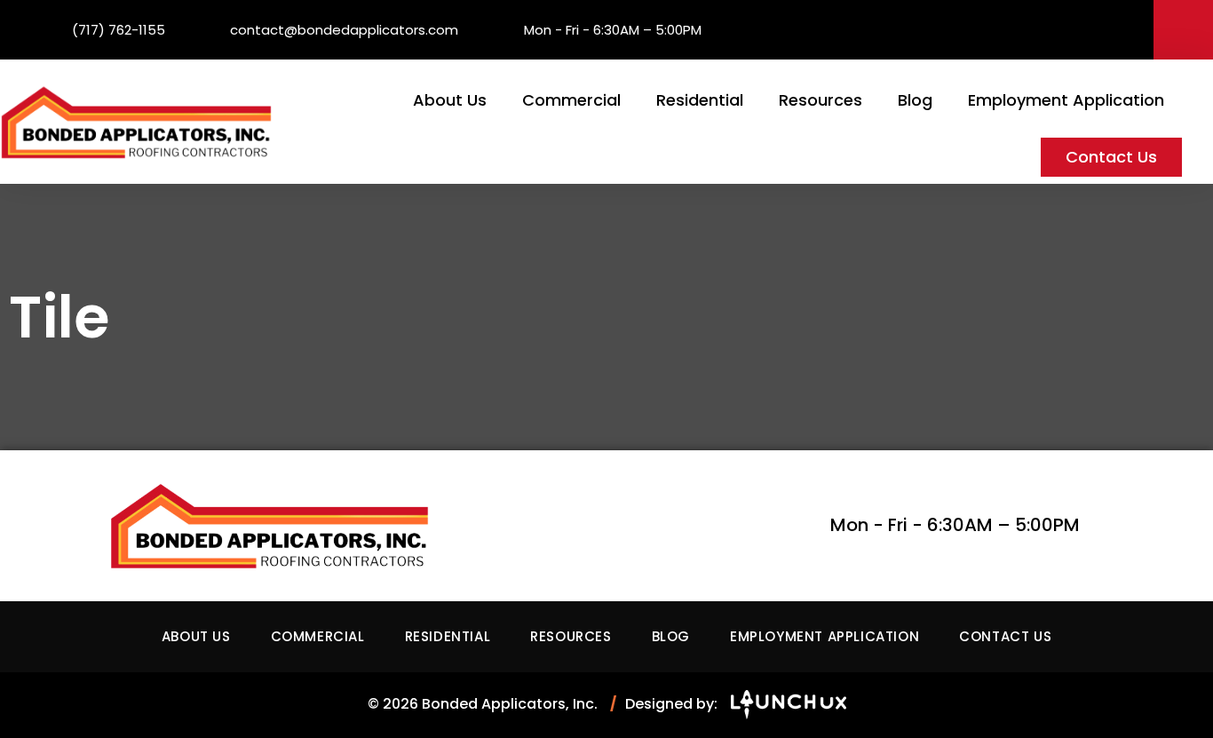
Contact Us (1111, 157)
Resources (820, 100)
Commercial (571, 100)
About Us (450, 100)
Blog (915, 100)
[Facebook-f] (1183, 30)
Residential (699, 100)
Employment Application (1066, 100)
